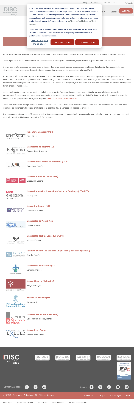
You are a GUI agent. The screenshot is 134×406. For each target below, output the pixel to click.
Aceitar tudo (62, 42)
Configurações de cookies (39, 42)
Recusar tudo (87, 42)
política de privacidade (77, 21)
